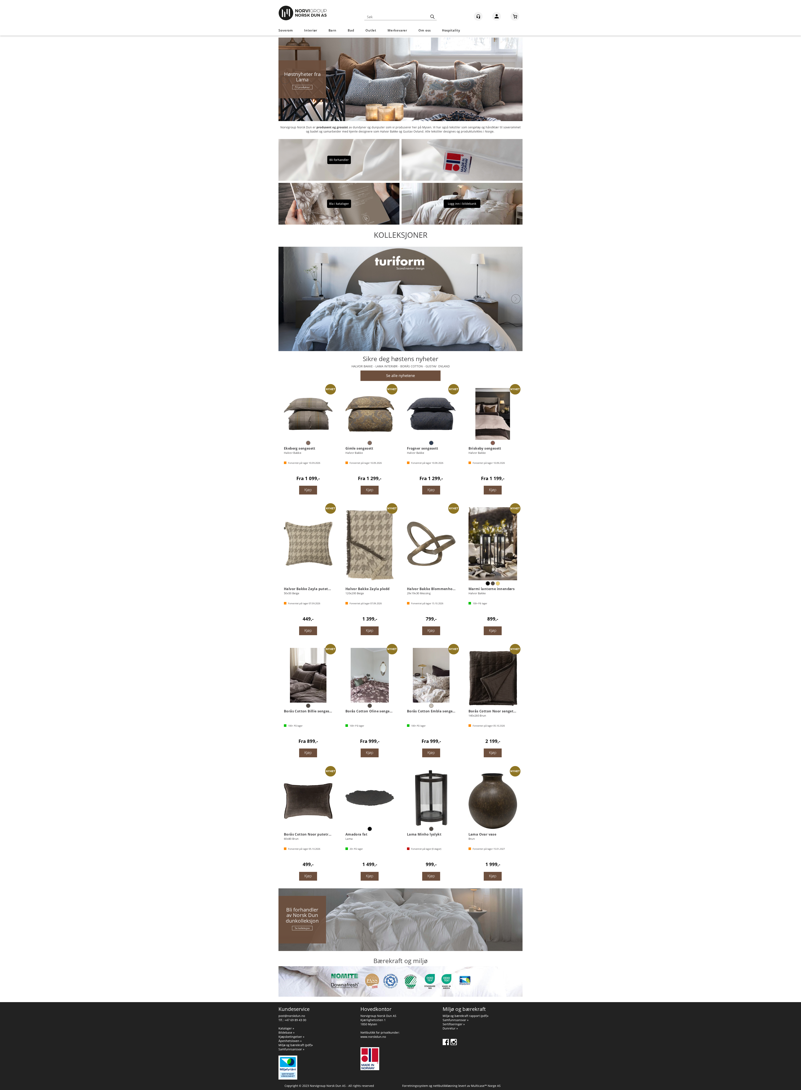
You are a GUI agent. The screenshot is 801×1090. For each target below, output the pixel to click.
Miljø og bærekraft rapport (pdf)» (466, 1016)
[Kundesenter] (478, 16)
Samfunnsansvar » (291, 1049)
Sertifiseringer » (454, 1024)
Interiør (310, 30)
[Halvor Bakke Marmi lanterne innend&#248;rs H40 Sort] (493, 543)
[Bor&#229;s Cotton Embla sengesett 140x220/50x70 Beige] (431, 675)
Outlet (370, 30)
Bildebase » (286, 1032)
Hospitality (451, 30)
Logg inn (496, 17)
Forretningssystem (415, 1086)
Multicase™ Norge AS (486, 1086)
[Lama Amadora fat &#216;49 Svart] (369, 798)
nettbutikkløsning (445, 1086)
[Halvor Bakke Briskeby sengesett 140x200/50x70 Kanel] (493, 414)
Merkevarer (397, 30)
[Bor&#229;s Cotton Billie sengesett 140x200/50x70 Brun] (308, 675)
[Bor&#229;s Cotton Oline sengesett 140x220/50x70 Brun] (369, 675)
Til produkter (302, 87)
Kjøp (308, 489)
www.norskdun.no (373, 1037)
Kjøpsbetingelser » (291, 1037)
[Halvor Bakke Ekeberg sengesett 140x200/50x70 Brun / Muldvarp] (308, 414)
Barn (333, 30)
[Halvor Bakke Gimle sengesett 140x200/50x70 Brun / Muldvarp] (369, 414)
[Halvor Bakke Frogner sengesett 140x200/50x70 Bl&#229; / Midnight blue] (431, 414)
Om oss (424, 30)
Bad (351, 30)
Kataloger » (286, 1028)
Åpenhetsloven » (290, 1041)
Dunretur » (450, 1028)
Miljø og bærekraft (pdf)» (295, 1045)
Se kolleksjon (302, 928)
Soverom (285, 30)
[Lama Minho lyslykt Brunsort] (431, 798)
